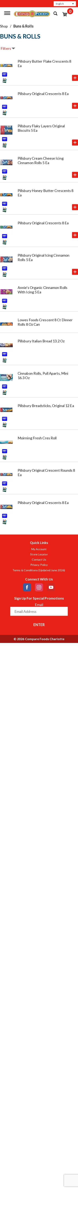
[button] (65, 3)
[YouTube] (51, 587)
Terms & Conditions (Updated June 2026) (39, 570)
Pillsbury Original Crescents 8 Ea (43, 93)
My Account (39, 549)
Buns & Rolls (23, 26)
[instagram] (39, 587)
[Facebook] (27, 587)
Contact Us (39, 559)
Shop (4, 26)
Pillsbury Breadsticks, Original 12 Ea (46, 405)
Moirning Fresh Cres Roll (37, 438)
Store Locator (39, 554)
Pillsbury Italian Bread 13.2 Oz (41, 341)
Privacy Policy (39, 564)
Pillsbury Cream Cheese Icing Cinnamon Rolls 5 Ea (41, 160)
